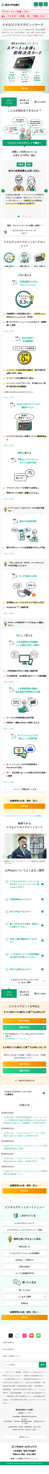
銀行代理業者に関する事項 (18, 1400)
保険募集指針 (7, 1389)
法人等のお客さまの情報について (13, 1382)
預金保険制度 (39, 1386)
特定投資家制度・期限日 (24, 1386)
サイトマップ (9, 1372)
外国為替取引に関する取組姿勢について (18, 1396)
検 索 (42, 1365)
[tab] (9, 102)
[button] (41, 6)
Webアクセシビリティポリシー (12, 1375)
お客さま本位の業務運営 (33, 1382)
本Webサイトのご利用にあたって (33, 1372)
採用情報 (18, 1372)
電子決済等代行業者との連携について (24, 1389)
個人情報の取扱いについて (13, 1379)
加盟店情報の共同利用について (33, 1379)
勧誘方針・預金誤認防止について (34, 1375)
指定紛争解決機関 (15, 1393)
